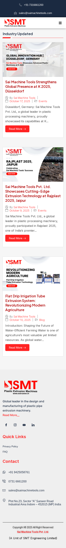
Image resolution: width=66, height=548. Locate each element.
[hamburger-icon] (60, 23)
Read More (15, 129)
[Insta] (15, 425)
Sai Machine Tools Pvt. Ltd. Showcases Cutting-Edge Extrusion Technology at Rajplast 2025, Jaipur (33, 193)
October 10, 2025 (20, 320)
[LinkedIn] (33, 425)
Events (43, 101)
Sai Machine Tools (24, 97)
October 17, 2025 (20, 101)
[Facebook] (6, 425)
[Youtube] (24, 425)
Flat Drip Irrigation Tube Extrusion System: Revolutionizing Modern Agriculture (25, 303)
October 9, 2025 (19, 210)
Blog (42, 320)
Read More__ (11, 415)
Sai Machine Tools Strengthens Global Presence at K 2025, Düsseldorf (30, 86)
